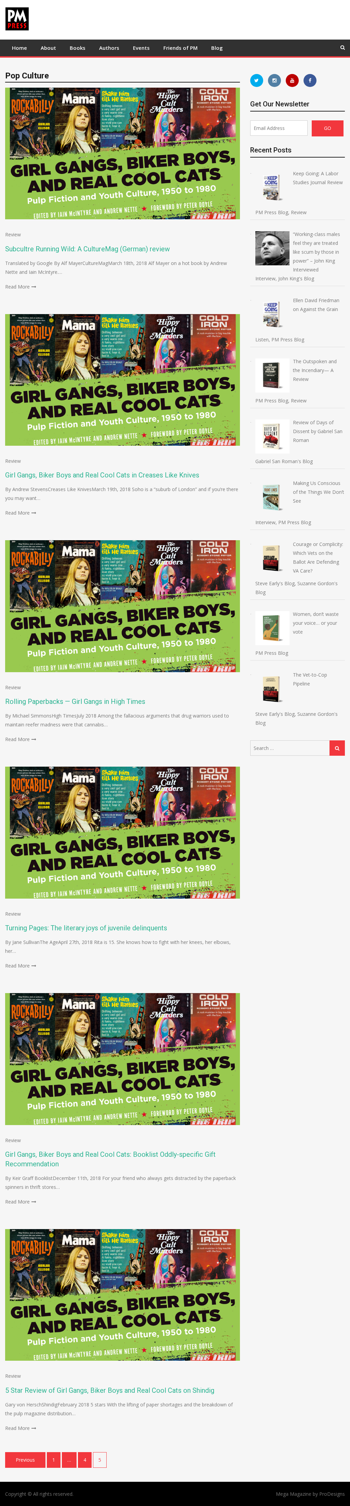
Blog (217, 47)
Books (77, 47)
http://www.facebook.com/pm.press (310, 80)
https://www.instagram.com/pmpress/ (274, 80)
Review (13, 234)
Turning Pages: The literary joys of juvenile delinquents (86, 928)
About (48, 47)
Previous (25, 1460)
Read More (17, 286)
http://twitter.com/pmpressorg (256, 80)
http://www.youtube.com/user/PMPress (292, 80)
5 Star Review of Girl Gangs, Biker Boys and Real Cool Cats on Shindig (109, 1390)
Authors (109, 47)
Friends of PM (180, 47)
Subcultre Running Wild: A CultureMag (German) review (87, 249)
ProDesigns (332, 1494)
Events (141, 47)
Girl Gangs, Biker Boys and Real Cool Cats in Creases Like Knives (102, 475)
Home (19, 47)
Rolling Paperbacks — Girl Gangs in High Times (75, 701)
